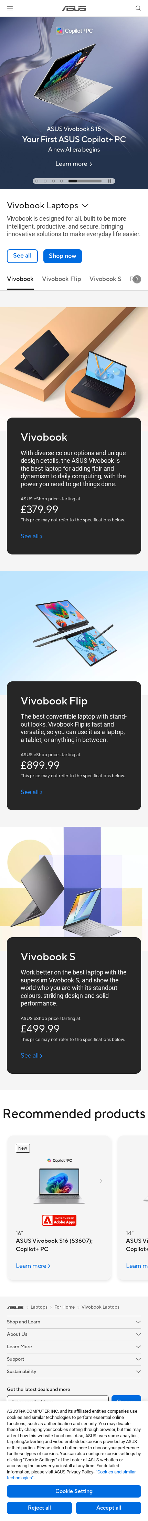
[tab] (36, 181)
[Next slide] (137, 279)
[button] (10, 8)
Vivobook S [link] (105, 279)
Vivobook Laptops (100, 1307)
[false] (62, 256)
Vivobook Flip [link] (61, 279)
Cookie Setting (74, 1491)
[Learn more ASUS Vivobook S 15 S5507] (74, 187)
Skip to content (4, 21)
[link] (74, 8)
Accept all (108, 1507)
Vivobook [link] (20, 279)
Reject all (39, 1507)
